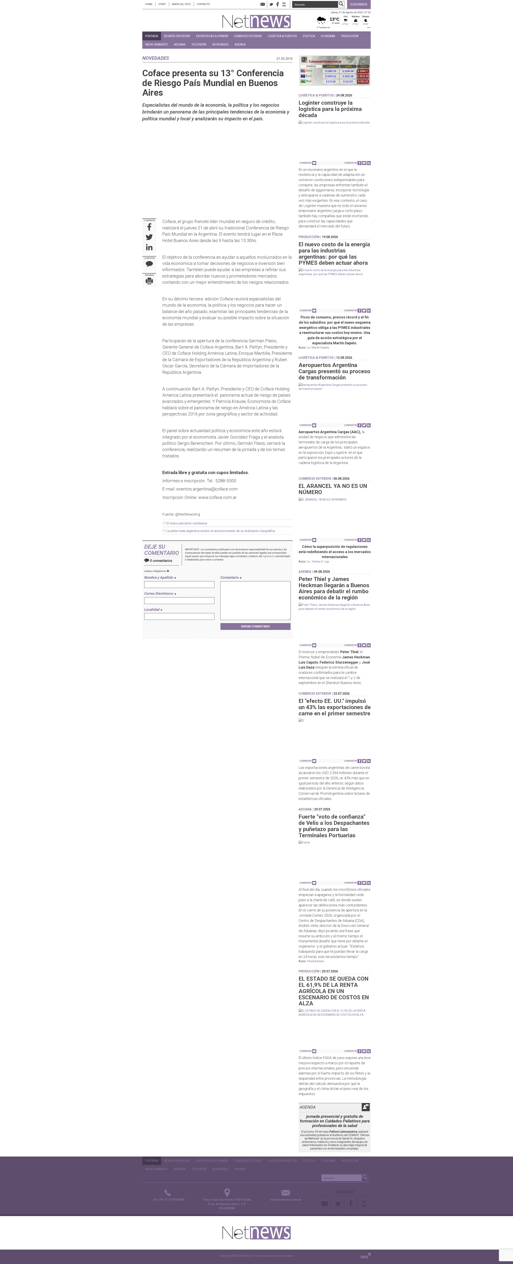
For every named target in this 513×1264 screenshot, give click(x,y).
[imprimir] (149, 282)
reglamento (269, 556)
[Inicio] (256, 19)
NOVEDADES (220, 44)
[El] (335, 721)
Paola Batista (315, 961)
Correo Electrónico (159, 593)
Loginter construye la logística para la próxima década (330, 109)
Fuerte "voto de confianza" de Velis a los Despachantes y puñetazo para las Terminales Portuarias (334, 825)
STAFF (162, 4)
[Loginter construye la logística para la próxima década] (335, 123)
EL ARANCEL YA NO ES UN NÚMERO (333, 489)
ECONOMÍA (328, 36)
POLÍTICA (309, 36)
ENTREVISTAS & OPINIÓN (212, 36)
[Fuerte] (335, 842)
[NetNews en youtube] (284, 4)
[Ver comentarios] (314, 163)
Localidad (152, 609)
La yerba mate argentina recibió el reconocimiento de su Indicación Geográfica (220, 531)
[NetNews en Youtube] (364, 1204)
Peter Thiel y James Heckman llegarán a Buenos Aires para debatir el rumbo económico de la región (334, 588)
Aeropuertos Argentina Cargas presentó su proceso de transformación (334, 371)
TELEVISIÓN (198, 44)
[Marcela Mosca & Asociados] (366, 1256)
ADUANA (179, 44)
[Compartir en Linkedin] (149, 248)
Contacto (203, 4)
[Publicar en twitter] (149, 237)
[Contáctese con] (263, 4)
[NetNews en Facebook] (277, 4)
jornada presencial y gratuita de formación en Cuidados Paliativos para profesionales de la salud (335, 1121)
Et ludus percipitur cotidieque (186, 523)
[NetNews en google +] (288, 4)
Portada (151, 36)
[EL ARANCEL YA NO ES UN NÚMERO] (335, 500)
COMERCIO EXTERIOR (248, 36)
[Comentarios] (149, 265)
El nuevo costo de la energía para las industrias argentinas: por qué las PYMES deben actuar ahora (334, 253)
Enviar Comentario (255, 626)
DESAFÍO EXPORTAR (177, 36)
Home (148, 4)
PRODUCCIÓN (349, 36)
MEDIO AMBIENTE (156, 44)
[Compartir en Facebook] (149, 227)
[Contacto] (324, 1204)
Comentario (229, 577)
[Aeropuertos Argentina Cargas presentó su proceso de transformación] (335, 387)
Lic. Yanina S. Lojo (318, 561)
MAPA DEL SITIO (181, 4)
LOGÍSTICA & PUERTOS (282, 36)
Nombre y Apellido (159, 577)
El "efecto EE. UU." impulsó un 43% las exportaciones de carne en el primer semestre (335, 707)
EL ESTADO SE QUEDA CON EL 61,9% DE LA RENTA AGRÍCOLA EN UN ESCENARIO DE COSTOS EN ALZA (334, 991)
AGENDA (240, 44)
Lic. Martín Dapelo (318, 347)
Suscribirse (359, 4)
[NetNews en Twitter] (271, 4)
